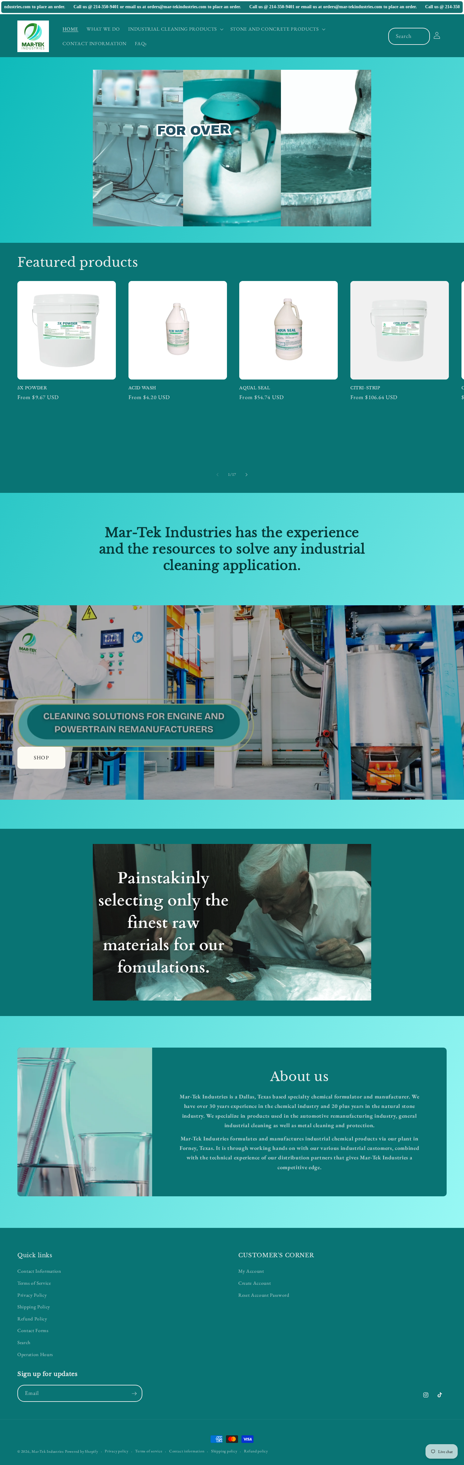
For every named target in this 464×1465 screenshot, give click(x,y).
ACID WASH (142, 388)
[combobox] (409, 36)
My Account (251, 1271)
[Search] (421, 36)
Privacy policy (116, 1451)
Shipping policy (224, 1451)
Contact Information (39, 1271)
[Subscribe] (134, 1393)
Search (24, 1342)
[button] (175, 29)
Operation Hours (35, 1354)
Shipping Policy (33, 1306)
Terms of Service (34, 1283)
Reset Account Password (263, 1294)
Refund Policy (32, 1318)
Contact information (187, 1451)
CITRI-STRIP (365, 388)
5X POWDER (32, 388)
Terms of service (148, 1451)
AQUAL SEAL (254, 388)
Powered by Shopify (81, 1451)
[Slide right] (246, 474)
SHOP (41, 757)
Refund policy (256, 1451)
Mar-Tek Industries (48, 1451)
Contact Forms (33, 1330)
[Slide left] (217, 474)
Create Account (254, 1283)
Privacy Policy (32, 1294)
